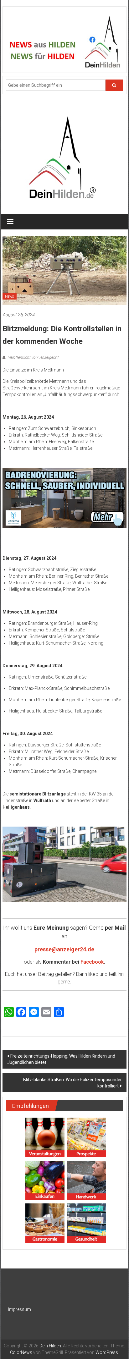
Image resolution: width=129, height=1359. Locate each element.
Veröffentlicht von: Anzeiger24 (33, 357)
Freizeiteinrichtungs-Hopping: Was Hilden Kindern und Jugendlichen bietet (61, 1059)
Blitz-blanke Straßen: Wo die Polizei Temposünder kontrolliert (72, 1082)
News (9, 296)
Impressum (19, 1309)
